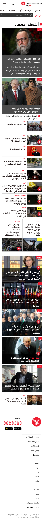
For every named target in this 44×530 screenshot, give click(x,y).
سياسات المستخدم (32, 437)
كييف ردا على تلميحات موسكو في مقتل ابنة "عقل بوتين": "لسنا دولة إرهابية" (23, 276)
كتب (40, 284)
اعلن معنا (36, 455)
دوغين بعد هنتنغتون (16, 124)
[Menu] (4, 4)
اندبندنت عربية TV (33, 507)
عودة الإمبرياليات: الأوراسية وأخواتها (25, 359)
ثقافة (37, 481)
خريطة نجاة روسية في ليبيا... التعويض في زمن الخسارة (25, 110)
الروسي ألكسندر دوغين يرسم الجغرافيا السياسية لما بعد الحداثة (23, 303)
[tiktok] (7, 423)
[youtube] (12, 423)
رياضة (37, 494)
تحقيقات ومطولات (20, 195)
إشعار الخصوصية (33, 441)
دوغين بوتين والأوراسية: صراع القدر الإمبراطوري (15, 162)
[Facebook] (20, 423)
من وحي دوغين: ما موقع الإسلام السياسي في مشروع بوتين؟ (23, 330)
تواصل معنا (35, 450)
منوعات (36, 489)
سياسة (28, 10)
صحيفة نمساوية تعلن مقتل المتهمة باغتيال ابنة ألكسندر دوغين (14, 176)
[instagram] (15, 423)
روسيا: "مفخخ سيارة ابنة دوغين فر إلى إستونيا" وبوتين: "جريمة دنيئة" (32, 230)
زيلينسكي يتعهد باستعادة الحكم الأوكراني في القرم (14, 213)
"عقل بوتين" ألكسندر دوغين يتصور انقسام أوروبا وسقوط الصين (22, 387)
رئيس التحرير (35, 446)
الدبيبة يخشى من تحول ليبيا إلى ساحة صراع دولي (21, 117)
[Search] (13, 4)
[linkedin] (10, 423)
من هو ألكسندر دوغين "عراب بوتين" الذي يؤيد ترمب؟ (23, 60)
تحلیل (24, 121)
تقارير (39, 30)
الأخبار (37, 10)
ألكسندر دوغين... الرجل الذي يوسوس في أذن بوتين (15, 401)
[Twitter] (18, 423)
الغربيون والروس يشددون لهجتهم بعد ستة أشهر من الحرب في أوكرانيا (14, 188)
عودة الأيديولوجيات (17, 149)
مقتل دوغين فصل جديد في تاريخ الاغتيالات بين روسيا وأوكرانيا (15, 200)
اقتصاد (12, 10)
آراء (20, 10)
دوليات (24, 183)
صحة (37, 498)
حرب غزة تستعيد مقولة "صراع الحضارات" (15, 140)
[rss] (5, 423)
